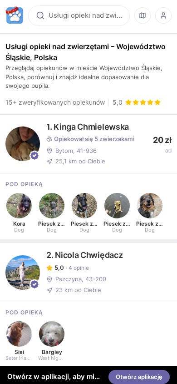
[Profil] (163, 15)
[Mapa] (142, 15)
